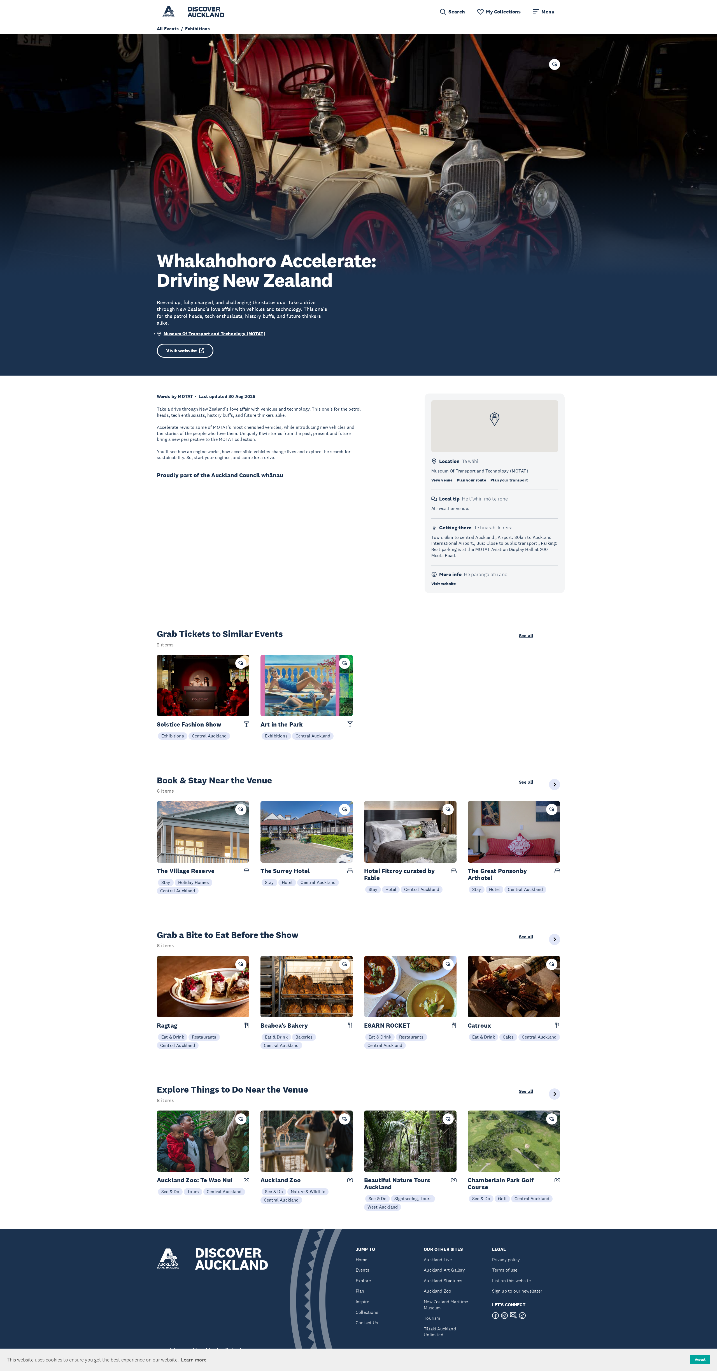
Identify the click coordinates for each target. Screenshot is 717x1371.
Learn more (193, 1360)
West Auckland (382, 1207)
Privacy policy (506, 1260)
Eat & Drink (172, 1037)
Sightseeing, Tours (413, 1198)
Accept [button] (700, 1359)
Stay (165, 882)
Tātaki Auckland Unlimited (440, 1332)
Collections (367, 1312)
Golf (502, 1198)
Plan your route (471, 480)
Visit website (181, 351)
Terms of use (505, 1270)
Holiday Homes (193, 882)
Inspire (362, 1302)
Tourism (432, 1318)
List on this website (511, 1281)
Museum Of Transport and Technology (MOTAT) (214, 334)
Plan (360, 1291)
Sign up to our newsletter (517, 1291)
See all (526, 636)
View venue (441, 480)
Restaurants (204, 1037)
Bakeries (304, 1037)
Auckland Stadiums (443, 1281)
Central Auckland (209, 736)
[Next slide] (554, 784)
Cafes (508, 1037)
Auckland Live (438, 1260)
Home (361, 1260)
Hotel (287, 882)
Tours (193, 1191)
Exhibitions (172, 736)
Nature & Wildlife (308, 1191)
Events (362, 1270)
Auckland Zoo (437, 1291)
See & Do (170, 1191)
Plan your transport (509, 480)
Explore (363, 1281)
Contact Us (367, 1323)
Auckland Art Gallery (444, 1270)
